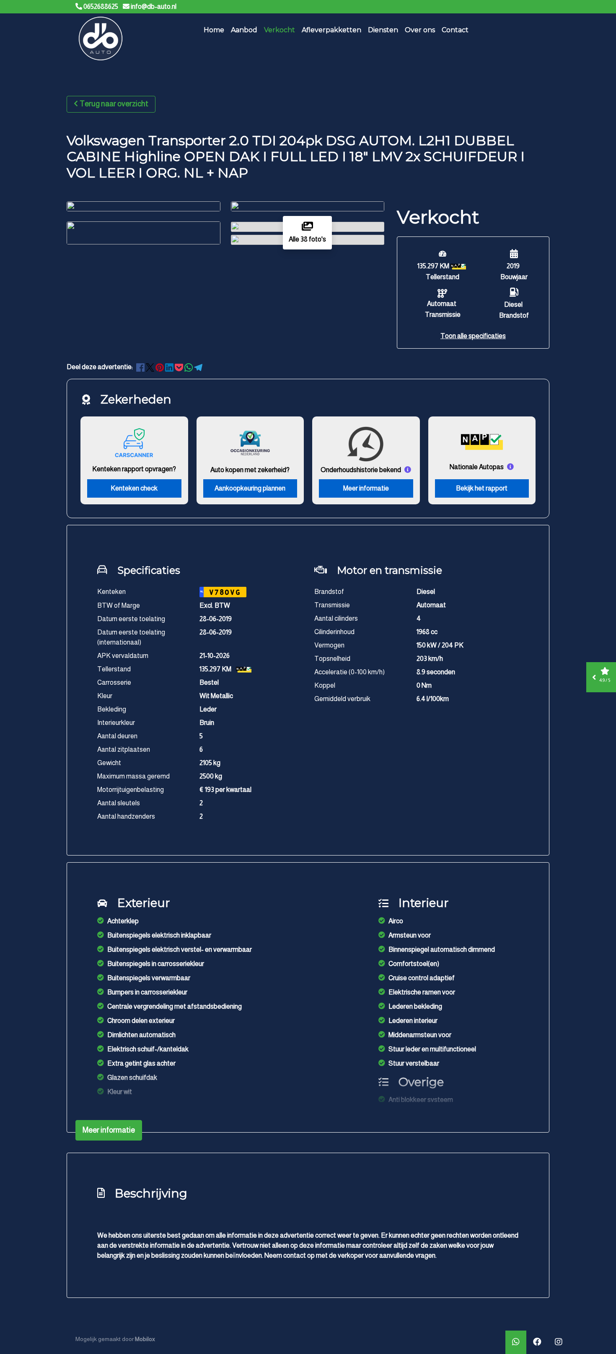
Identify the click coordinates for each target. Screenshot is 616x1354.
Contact (455, 30)
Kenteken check (134, 488)
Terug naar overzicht (114, 104)
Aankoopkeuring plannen (250, 488)
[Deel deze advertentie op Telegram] (198, 366)
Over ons (420, 30)
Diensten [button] (383, 30)
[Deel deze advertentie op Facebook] (141, 366)
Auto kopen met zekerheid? (250, 469)
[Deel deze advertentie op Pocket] (179, 366)
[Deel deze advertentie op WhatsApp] (189, 366)
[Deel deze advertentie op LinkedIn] (170, 366)
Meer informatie (366, 488)
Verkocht (279, 30)
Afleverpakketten (331, 30)
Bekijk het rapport (481, 488)
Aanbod (244, 30)
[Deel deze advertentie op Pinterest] (160, 366)
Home (214, 30)
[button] (473, 335)
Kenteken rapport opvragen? (134, 469)
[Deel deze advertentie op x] (150, 366)
